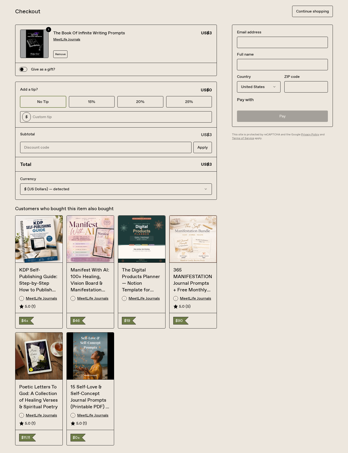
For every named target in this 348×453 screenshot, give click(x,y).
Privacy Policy (310, 134)
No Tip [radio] (43, 101)
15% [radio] (91, 101)
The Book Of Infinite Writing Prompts (89, 33)
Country (244, 76)
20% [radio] (140, 101)
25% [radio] (189, 101)
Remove (60, 54)
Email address (249, 32)
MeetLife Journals (66, 39)
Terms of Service (243, 138)
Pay (282, 116)
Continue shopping (312, 11)
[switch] (23, 69)
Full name (245, 54)
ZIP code (292, 76)
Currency (28, 179)
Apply (202, 147)
